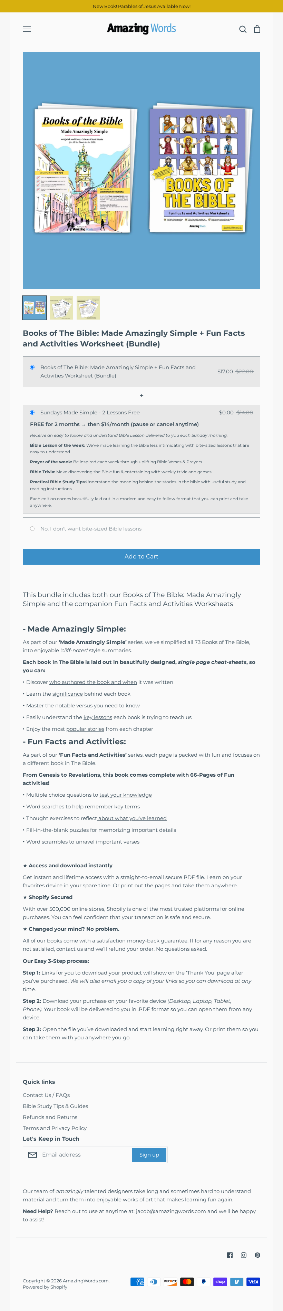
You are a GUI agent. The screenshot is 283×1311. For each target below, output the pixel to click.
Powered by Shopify (45, 1287)
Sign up (149, 1154)
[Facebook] (230, 1255)
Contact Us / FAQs (46, 1095)
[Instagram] (244, 1255)
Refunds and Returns (50, 1117)
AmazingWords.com (86, 1280)
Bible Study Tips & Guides (55, 1106)
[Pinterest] (257, 1255)
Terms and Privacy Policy (55, 1128)
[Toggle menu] (27, 29)
